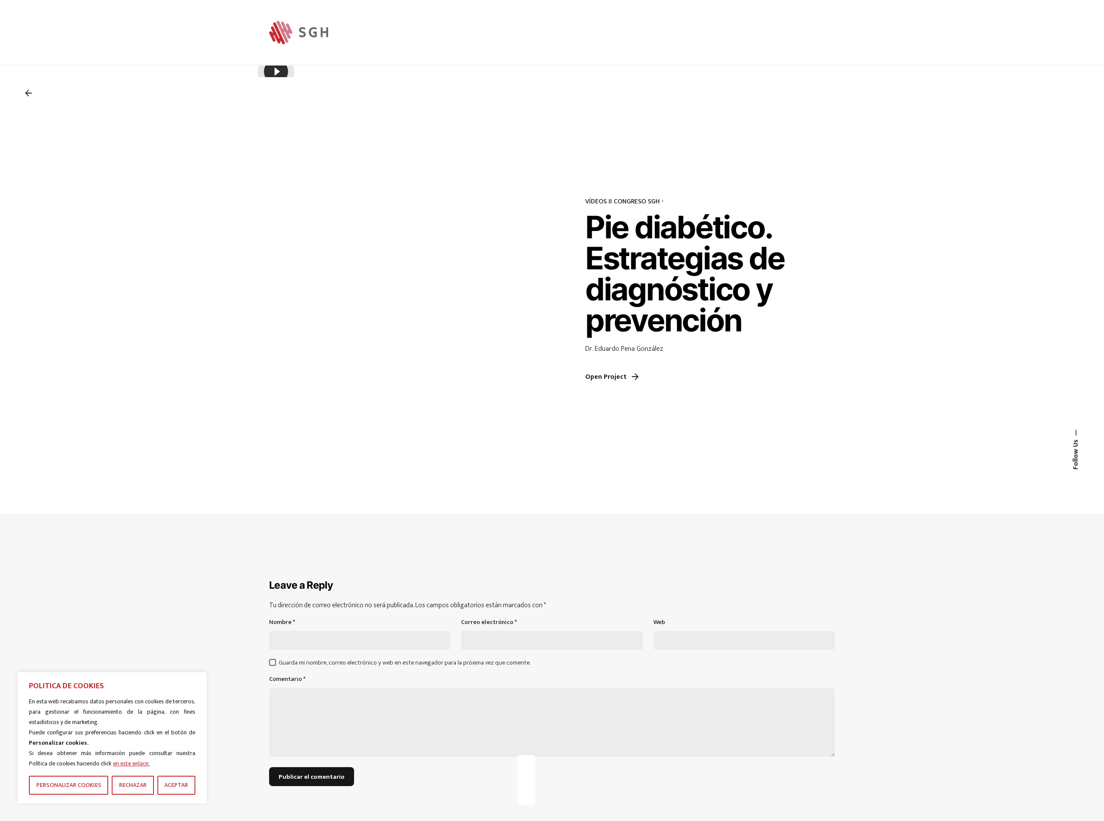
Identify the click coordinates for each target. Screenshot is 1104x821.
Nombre (282, 622)
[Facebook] (526, 764)
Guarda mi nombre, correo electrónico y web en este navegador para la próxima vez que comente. (404, 662)
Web (659, 622)
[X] (526, 779)
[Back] (28, 93)
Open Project (606, 376)
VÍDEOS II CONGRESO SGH (622, 201)
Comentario (287, 679)
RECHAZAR (133, 785)
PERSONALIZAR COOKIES (68, 785)
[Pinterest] (526, 795)
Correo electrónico (489, 622)
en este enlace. (131, 763)
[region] (112, 738)
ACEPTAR (176, 785)
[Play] (276, 71)
